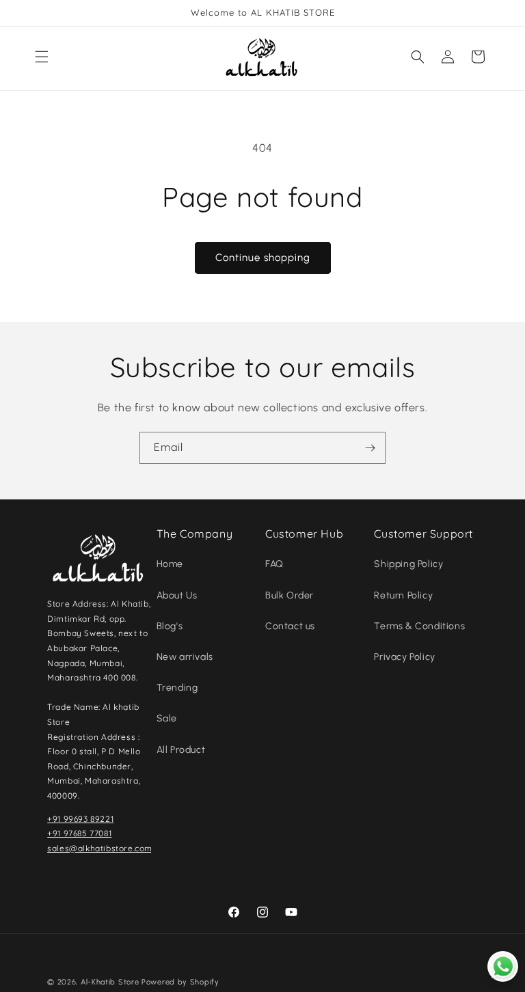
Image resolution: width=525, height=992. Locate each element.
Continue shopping (262, 257)
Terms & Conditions (419, 626)
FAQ (274, 564)
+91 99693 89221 (80, 819)
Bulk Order (289, 595)
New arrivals (185, 657)
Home (170, 564)
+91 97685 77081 (79, 833)
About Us (177, 595)
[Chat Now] (502, 966)
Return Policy (403, 595)
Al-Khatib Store (110, 982)
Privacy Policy (404, 657)
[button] (42, 57)
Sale (167, 718)
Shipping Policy (408, 564)
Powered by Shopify (180, 982)
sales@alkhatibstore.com (99, 848)
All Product (181, 750)
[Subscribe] (370, 448)
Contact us (290, 626)
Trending (177, 687)
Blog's (170, 626)
